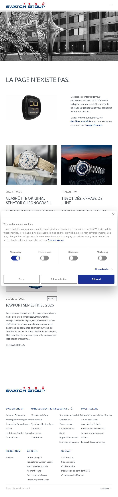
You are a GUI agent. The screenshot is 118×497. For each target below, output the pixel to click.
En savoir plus (15, 344)
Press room (13, 451)
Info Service (67, 457)
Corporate (36, 428)
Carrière (32, 451)
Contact (66, 451)
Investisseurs (89, 409)
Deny (21, 279)
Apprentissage (34, 470)
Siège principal (68, 461)
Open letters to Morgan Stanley (96, 415)
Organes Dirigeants (15, 415)
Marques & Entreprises (45, 409)
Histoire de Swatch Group (18, 433)
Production (36, 419)
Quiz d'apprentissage (37, 475)
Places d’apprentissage (38, 479)
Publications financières (92, 428)
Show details (101, 269)
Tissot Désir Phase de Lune (81, 200)
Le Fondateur (12, 437)
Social (62, 433)
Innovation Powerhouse (17, 424)
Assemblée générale (91, 424)
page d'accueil (94, 124)
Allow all (96, 279)
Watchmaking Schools (37, 466)
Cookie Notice (56, 240)
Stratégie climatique (69, 442)
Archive (9, 457)
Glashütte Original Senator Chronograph (28, 200)
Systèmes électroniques (42, 424)
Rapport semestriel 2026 (30, 305)
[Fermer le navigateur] (111, 5)
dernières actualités (81, 121)
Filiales (9, 428)
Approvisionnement (69, 437)
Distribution (37, 437)
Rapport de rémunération (93, 442)
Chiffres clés (65, 419)
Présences (36, 433)
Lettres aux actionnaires (92, 433)
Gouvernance (66, 424)
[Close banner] (113, 214)
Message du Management (18, 419)
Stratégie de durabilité (70, 415)
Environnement (66, 428)
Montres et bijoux (39, 415)
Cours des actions (89, 419)
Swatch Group (14, 409)
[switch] (44, 258)
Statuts (84, 437)
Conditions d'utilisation (72, 475)
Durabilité (65, 409)
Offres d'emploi (34, 457)
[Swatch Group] (25, 5)
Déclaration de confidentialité (75, 470)
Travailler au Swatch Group (40, 461)
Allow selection (59, 279)
